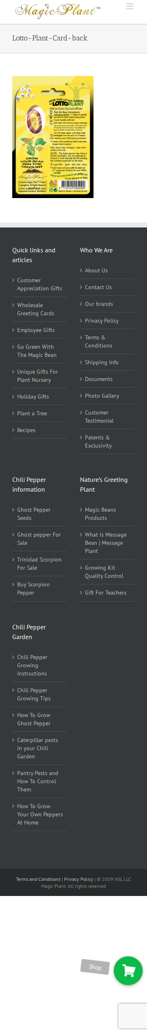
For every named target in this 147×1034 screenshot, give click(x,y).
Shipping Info (102, 362)
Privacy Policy (102, 320)
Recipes (26, 430)
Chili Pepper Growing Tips (34, 694)
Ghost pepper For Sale (39, 538)
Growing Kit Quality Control (104, 571)
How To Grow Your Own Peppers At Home (40, 814)
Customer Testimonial (99, 416)
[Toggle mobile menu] (130, 6)
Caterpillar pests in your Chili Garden (37, 748)
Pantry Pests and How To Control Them (37, 781)
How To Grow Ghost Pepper (34, 719)
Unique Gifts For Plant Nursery (37, 375)
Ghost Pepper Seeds (34, 513)
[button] (128, 971)
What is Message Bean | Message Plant (106, 543)
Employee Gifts (36, 330)
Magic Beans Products (100, 513)
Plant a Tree (32, 413)
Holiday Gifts (33, 396)
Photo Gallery (102, 395)
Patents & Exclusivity (98, 441)
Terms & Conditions (98, 341)
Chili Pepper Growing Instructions (32, 665)
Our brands (99, 304)
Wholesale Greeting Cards (35, 309)
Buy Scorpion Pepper (33, 588)
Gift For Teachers (106, 592)
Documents (99, 379)
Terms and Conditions (39, 879)
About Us (96, 270)
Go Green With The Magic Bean (37, 351)
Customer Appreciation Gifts (39, 284)
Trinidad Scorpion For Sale (39, 563)
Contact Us (98, 287)
